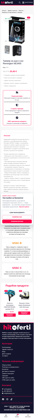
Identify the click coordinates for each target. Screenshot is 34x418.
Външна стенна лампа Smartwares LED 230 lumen (24, 305)
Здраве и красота (12, 10)
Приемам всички (17, 221)
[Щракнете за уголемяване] (6, 41)
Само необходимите (17, 212)
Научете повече (24, 207)
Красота (21, 10)
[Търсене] (19, 2)
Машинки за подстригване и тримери (12, 12)
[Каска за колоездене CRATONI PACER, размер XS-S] (10, 295)
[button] (10, 315)
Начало (4, 10)
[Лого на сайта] (7, 2)
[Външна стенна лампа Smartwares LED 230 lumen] (24, 295)
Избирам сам (17, 217)
